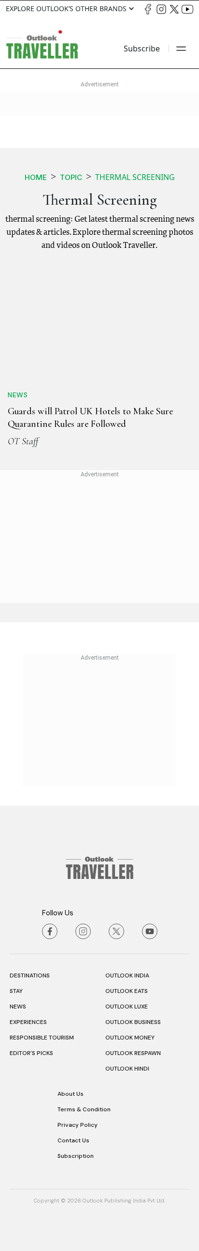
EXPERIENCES (28, 1022)
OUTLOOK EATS (126, 991)
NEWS (18, 1006)
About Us (70, 1094)
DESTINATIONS (30, 975)
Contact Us (73, 1140)
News (18, 394)
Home (36, 177)
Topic (71, 177)
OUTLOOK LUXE (126, 1006)
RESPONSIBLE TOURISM (42, 1037)
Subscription (75, 1156)
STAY (16, 991)
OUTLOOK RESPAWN (133, 1053)
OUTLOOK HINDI (127, 1068)
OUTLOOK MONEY (130, 1037)
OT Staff (23, 441)
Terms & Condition (84, 1109)
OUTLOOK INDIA (127, 975)
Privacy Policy (77, 1125)
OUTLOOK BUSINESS (133, 1022)
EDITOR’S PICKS (31, 1053)
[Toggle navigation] (181, 48)
